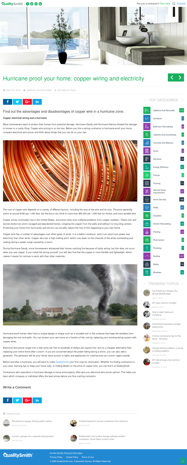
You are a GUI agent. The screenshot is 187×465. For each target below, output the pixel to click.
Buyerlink (80, 461)
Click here (165, 3)
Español (181, 3)
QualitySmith (62, 361)
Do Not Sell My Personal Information (66, 453)
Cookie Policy (72, 457)
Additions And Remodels (39, 90)
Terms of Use (88, 457)
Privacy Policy (56, 457)
